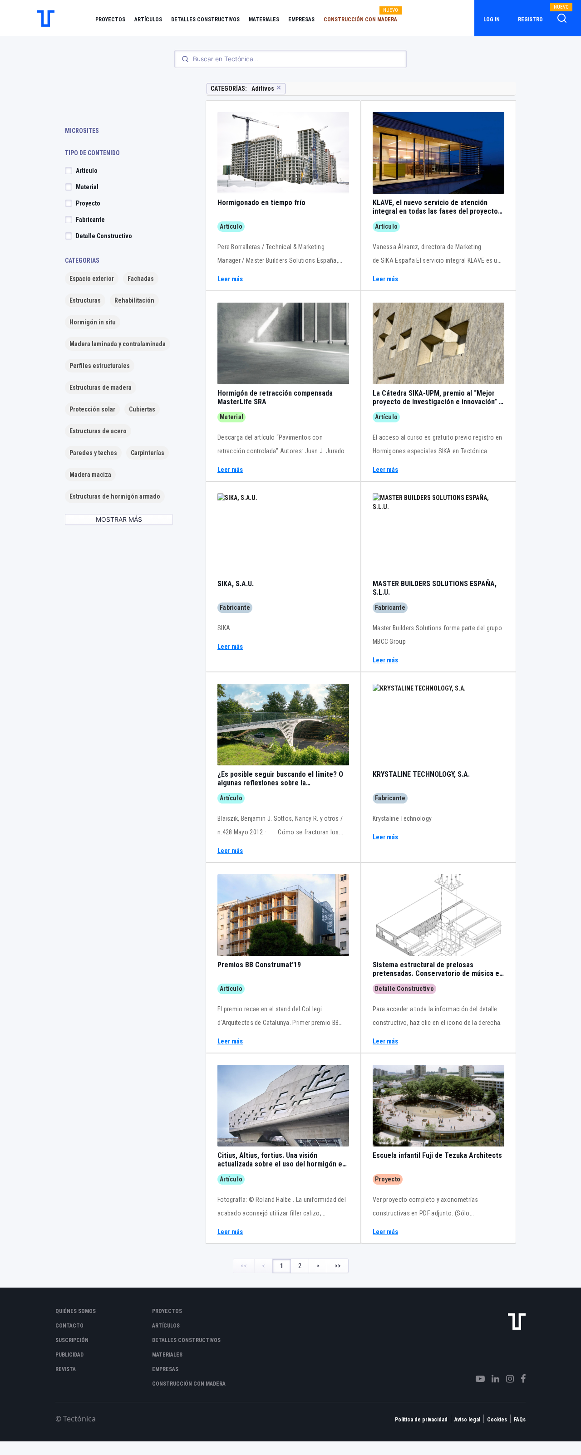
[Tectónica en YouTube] (477, 1378)
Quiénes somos (75, 1311)
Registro (530, 19)
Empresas (301, 19)
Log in (491, 19)
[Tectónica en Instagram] (506, 1378)
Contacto (69, 1326)
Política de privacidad (421, 1419)
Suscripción (72, 1340)
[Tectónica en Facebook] (520, 1378)
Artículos (148, 19)
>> (338, 1265)
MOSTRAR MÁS (119, 519)
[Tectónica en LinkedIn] (492, 1378)
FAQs (520, 1419)
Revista (65, 1369)
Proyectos (110, 19)
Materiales (264, 19)
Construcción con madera (360, 19)
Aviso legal (467, 1419)
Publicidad (69, 1355)
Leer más (230, 279)
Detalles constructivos (205, 19)
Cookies (497, 1419)
